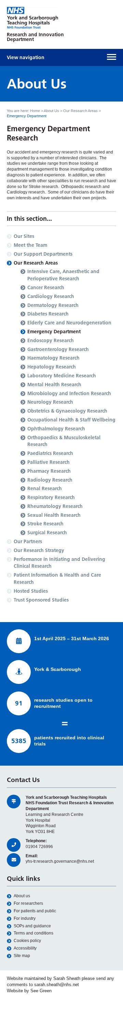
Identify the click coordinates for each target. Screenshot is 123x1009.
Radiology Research (49, 480)
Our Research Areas (80, 111)
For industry (25, 918)
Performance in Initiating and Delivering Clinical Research (59, 562)
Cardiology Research (50, 296)
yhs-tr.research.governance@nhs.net (60, 861)
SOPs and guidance (32, 926)
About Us (51, 111)
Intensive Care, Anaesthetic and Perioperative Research (63, 275)
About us (22, 895)
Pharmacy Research (49, 471)
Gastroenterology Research (58, 349)
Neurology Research (50, 402)
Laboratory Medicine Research (61, 376)
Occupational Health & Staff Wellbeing (71, 420)
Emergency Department (54, 331)
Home (35, 111)
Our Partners (28, 541)
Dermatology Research (53, 305)
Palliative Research (48, 462)
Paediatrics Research (50, 453)
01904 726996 (39, 846)
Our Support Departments (43, 254)
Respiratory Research (51, 497)
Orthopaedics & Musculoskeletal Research (63, 441)
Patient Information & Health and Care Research (57, 578)
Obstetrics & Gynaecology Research (67, 411)
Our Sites (24, 236)
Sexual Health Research (54, 515)
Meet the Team (30, 245)
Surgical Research (47, 532)
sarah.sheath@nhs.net (56, 984)
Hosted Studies (31, 591)
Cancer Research (45, 287)
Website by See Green (29, 990)
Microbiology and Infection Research (69, 393)
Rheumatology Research (55, 506)
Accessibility (25, 948)
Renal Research (44, 488)
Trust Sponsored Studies (41, 600)
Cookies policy (27, 940)
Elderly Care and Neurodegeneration (69, 323)
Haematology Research (53, 358)
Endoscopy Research (50, 340)
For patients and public (35, 911)
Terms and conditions (33, 933)
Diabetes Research (48, 314)
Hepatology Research (51, 367)
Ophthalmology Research (56, 429)
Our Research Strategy (39, 550)
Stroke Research (45, 524)
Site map (22, 955)
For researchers (28, 903)
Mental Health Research (54, 384)
